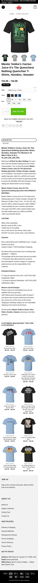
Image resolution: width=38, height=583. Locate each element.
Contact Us (5, 516)
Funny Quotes (22, 14)
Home (11, 14)
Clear (35, 87)
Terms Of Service (7, 542)
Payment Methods (7, 531)
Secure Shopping (7, 538)
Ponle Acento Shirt (9, 348)
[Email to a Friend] (13, 125)
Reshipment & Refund (9, 535)
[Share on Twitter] (10, 125)
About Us (4, 505)
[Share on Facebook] (6, 125)
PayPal (11, 242)
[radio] (8, 95)
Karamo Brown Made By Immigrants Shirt (9, 438)
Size (2, 101)
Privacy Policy (6, 546)
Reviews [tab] (6, 143)
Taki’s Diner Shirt (28, 348)
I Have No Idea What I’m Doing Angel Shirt (9, 466)
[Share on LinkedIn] (20, 125)
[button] (3, 7)
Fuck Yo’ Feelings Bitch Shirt (28, 438)
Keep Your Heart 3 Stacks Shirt (9, 407)
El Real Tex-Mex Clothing (21, 580)
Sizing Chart (5, 512)
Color (3, 95)
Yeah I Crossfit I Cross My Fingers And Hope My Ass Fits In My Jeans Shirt (28, 408)
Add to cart (18, 111)
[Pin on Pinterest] (17, 125)
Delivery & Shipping (8, 527)
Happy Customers (7, 508)
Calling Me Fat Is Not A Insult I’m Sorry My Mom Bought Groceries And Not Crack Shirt (28, 377)
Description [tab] (7, 140)
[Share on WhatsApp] (3, 125)
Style (2, 90)
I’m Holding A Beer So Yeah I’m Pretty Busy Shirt (28, 467)
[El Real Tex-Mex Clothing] (19, 7)
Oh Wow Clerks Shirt (9, 374)
